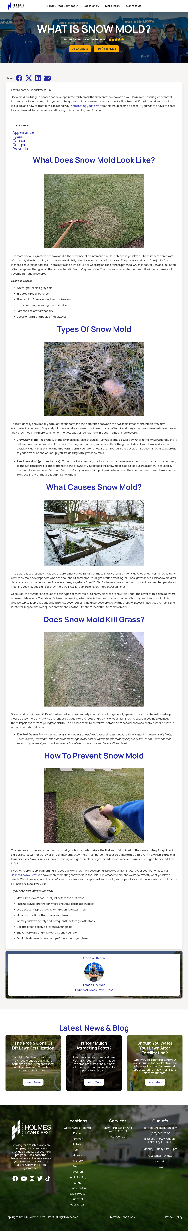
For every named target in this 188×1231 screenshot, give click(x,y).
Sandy (77, 1182)
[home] (16, 5)
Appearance (23, 132)
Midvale (77, 1155)
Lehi (77, 1149)
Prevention (22, 148)
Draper (77, 1133)
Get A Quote (80, 48)
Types (18, 136)
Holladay (77, 1144)
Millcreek (77, 1160)
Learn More (33, 1082)
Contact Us (133, 6)
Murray (77, 1166)
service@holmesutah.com (160, 1128)
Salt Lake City (77, 1177)
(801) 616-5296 (106, 48)
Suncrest (77, 1199)
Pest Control (118, 1136)
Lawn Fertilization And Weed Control (118, 1129)
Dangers (20, 144)
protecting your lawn (86, 106)
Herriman (77, 1139)
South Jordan (77, 1188)
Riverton (77, 1171)
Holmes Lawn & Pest (24, 875)
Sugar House (77, 1193)
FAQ (160, 1166)
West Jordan (77, 1204)
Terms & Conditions (122, 1217)
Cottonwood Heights (77, 1128)
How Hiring (160, 1161)
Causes (19, 140)
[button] (62, 6)
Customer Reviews (160, 1156)
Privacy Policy (173, 1217)
